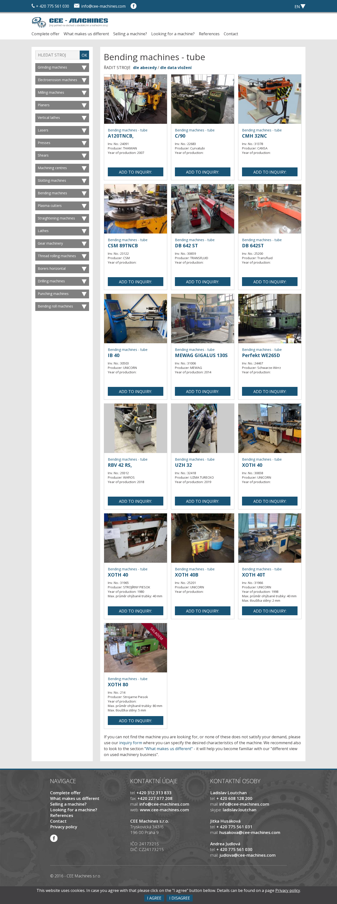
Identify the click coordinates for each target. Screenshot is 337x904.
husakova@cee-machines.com (249, 832)
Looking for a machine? (173, 33)
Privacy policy (63, 827)
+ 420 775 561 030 (52, 6)
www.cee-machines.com (164, 810)
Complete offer (45, 33)
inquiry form (130, 742)
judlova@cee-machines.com (247, 855)
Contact (231, 33)
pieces (271, 6)
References (209, 33)
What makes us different (86, 33)
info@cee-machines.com (103, 6)
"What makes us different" (168, 748)
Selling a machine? (130, 33)
